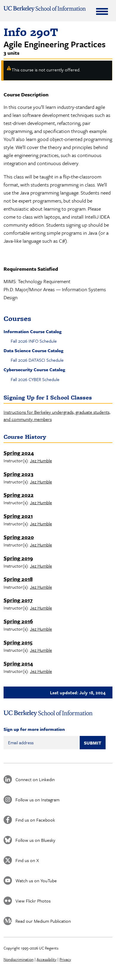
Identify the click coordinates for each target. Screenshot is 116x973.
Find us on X (27, 860)
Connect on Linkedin (35, 779)
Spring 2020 (19, 537)
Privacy (65, 959)
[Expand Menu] (102, 11)
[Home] (45, 9)
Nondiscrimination (19, 959)
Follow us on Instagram (37, 799)
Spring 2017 (18, 600)
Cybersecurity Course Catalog (34, 369)
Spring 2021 (18, 516)
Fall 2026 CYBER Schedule (35, 379)
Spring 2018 (18, 579)
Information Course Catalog (33, 331)
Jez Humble (41, 460)
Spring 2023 (18, 474)
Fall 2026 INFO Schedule (34, 341)
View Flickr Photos (33, 900)
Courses (17, 318)
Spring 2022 (19, 495)
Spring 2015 (18, 642)
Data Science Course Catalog (33, 350)
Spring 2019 (18, 558)
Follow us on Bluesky (35, 840)
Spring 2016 (18, 621)
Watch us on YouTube (36, 880)
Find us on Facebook (35, 820)
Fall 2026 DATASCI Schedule (37, 360)
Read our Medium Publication (43, 921)
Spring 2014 (18, 663)
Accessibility (47, 959)
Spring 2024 (19, 453)
